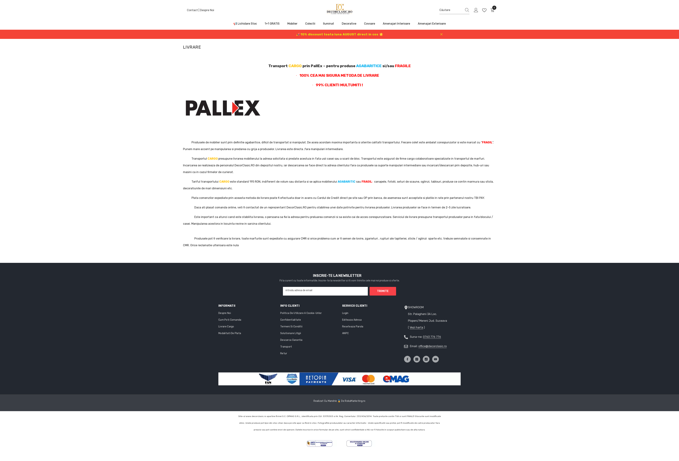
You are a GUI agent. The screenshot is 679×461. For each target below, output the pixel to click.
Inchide (441, 34)
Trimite (383, 291)
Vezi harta (416, 327)
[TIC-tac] (426, 359)
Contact (193, 10)
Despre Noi (207, 10)
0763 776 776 (432, 337)
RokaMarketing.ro (355, 400)
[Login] (476, 10)
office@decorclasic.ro (432, 346)
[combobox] (451, 10)
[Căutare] (454, 10)
